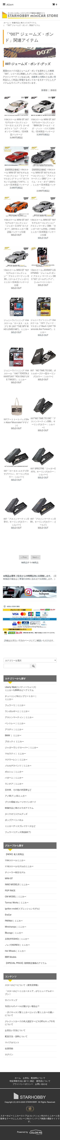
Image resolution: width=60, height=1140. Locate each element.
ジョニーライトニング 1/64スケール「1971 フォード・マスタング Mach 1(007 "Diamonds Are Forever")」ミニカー (43, 326)
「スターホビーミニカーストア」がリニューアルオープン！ (29, 992)
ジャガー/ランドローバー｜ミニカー (21, 747)
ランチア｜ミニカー (14, 783)
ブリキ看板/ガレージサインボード (20, 801)
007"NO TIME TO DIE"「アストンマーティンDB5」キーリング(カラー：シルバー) (43, 423)
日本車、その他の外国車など (18, 789)
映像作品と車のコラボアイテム (24, 22)
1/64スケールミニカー (15, 860)
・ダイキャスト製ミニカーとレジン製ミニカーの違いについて (29, 1014)
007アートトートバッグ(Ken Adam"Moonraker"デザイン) (16, 422)
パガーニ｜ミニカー (14, 777)
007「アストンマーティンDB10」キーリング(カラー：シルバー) (16, 521)
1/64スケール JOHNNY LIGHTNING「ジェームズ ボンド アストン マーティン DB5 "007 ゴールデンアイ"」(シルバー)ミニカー (43, 275)
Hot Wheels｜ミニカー (15, 950)
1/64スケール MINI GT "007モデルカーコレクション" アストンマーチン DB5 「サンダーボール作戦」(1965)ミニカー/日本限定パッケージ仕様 (43, 227)
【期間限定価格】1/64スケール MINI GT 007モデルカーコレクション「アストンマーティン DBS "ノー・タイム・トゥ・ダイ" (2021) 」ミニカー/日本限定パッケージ (43, 178)
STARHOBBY (31, 1102)
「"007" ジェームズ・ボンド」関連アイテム (23, 25)
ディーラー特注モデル (15, 872)
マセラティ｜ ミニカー (15, 753)
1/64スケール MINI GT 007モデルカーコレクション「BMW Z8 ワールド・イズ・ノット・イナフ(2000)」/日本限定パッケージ (43, 125)
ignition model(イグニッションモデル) (22, 908)
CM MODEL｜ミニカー (15, 896)
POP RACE (10, 890)
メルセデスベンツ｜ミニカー (18, 765)
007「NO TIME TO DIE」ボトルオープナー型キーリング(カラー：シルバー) (43, 373)
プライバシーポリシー (23, 1083)
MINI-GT (9, 878)
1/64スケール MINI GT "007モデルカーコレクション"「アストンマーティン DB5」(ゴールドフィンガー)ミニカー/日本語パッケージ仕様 (16, 277)
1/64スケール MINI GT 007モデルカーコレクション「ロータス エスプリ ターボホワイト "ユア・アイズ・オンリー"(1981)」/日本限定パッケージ (16, 127)
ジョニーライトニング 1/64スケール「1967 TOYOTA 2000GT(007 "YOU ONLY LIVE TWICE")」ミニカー (16, 375)
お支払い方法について (15, 1030)
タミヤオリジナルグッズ (16, 813)
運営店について (43, 1080)
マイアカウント (12, 1042)
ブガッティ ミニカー (14, 741)
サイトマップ (11, 1000)
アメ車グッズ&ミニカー (16, 795)
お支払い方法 (16, 640)
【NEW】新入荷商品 (14, 854)
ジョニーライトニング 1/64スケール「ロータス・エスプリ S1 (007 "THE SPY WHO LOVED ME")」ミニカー (16, 325)
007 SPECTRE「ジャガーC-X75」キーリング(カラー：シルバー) (43, 471)
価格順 (53, 90)
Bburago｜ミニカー (14, 932)
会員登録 (9, 1048)
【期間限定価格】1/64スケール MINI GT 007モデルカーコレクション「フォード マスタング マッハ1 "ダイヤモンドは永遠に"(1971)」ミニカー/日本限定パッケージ (16, 177)
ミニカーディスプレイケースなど (20, 826)
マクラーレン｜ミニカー (16, 759)
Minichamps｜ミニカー (15, 926)
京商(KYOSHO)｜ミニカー (17, 938)
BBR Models (10, 956)
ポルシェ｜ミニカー (14, 771)
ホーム (6, 22)
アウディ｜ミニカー (14, 729)
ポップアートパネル (14, 819)
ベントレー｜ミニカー (15, 723)
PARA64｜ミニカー (14, 920)
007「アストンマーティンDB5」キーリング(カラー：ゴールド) (43, 521)
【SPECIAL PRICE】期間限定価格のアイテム (26, 962)
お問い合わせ (41, 1083)
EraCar (8, 914)
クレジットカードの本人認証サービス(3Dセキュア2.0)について (30, 1023)
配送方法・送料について (16, 1036)
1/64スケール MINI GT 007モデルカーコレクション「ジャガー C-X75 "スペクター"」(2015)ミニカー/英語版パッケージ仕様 (16, 225)
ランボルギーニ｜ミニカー (17, 711)
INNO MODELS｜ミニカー (17, 884)
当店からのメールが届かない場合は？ (22, 1006)
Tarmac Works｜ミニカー (17, 902)
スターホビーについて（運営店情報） (22, 984)
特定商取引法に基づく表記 (22, 1080)
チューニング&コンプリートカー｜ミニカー (21, 697)
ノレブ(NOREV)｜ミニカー (17, 944)
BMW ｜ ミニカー (13, 735)
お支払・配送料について (34, 1077)
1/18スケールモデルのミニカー (19, 866)
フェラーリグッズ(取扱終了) (18, 832)
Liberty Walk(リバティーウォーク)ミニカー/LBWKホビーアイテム (20, 688)
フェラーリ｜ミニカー (15, 705)
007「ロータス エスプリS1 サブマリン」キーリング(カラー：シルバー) (16, 473)
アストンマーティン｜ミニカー (19, 717)
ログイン (9, 1054)
